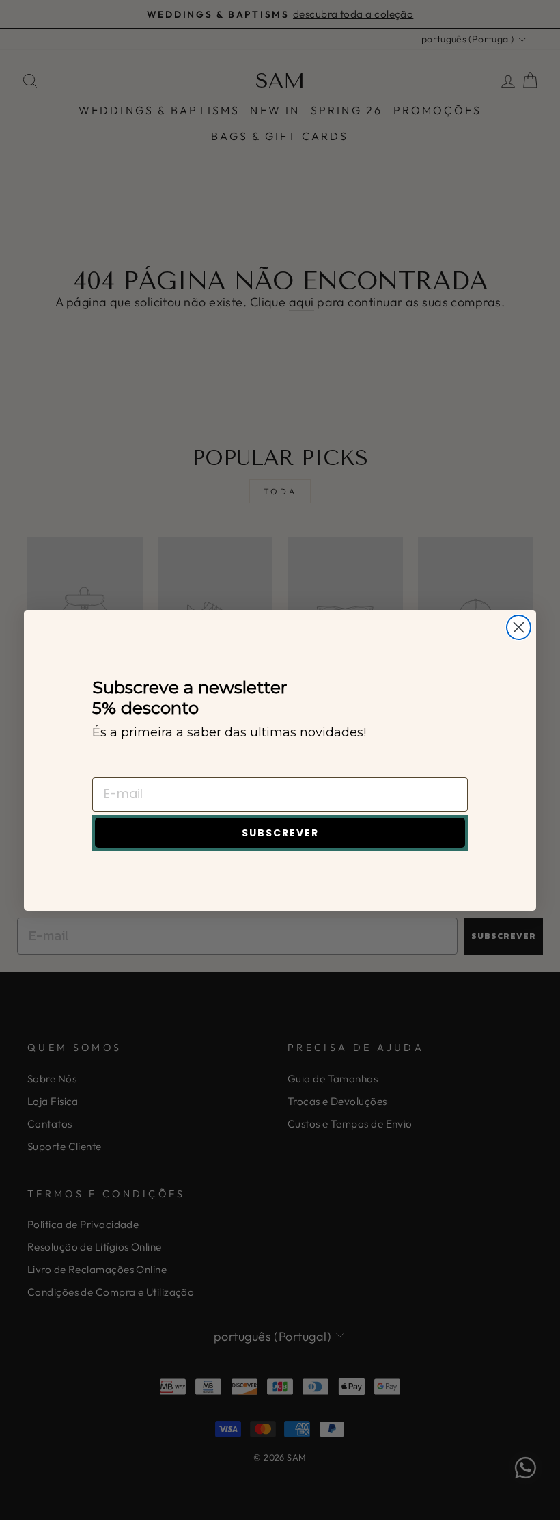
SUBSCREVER (280, 833)
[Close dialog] (519, 627)
